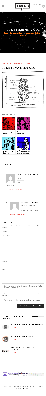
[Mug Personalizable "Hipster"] (5, 339)
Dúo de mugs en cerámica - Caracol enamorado (24, 348)
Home (6, 33)
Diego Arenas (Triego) (30, 202)
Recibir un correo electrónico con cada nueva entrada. (22, 300)
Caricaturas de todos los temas (21, 33)
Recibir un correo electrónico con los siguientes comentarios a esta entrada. (22, 294)
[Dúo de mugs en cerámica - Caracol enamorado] (5, 351)
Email (4, 270)
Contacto (39, 386)
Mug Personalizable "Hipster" (22, 336)
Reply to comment (14, 190)
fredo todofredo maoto (28, 175)
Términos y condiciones (23, 388)
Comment (5, 231)
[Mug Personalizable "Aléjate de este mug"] (5, 327)
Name (4, 262)
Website (4, 278)
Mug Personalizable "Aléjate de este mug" (27, 324)
